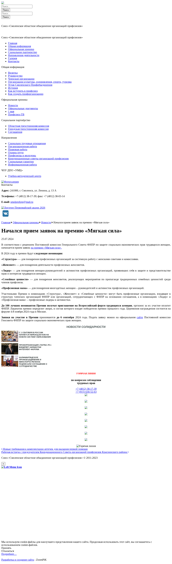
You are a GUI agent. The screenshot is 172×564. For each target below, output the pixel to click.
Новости (13, 105)
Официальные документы (23, 108)
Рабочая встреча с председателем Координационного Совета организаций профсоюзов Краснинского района (64, 452)
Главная (12, 43)
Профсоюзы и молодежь (22, 155)
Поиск (6, 10)
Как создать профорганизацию (25, 94)
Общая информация (19, 46)
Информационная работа (22, 164)
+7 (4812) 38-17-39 (86, 388)
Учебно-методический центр (24, 176)
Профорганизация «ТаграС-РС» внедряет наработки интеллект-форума (35, 347)
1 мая (11, 111)
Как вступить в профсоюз (23, 90)
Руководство (15, 75)
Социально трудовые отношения (27, 143)
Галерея (12, 58)
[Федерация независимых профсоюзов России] (86, 395)
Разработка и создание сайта (17, 559)
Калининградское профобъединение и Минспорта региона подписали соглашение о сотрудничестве (33, 361)
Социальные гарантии (21, 161)
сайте (140, 317)
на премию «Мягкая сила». (46, 247)
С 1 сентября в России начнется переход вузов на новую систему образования (35, 335)
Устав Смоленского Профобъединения (30, 84)
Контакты (13, 61)
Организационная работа (22, 146)
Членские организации (21, 78)
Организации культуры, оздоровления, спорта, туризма (40, 81)
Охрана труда (16, 152)
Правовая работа (17, 149)
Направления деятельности (23, 55)
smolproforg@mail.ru (21, 202)
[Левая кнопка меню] (11, 467)
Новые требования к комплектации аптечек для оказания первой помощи (45, 449)
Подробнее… (9, 554)
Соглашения (15, 132)
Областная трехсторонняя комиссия (28, 125)
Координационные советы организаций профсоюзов (38, 158)
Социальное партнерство (22, 52)
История (13, 87)
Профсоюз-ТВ (16, 114)
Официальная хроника (21, 49)
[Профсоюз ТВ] (86, 401)
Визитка (13, 72)
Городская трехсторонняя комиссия (28, 129)
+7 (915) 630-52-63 (86, 391)
